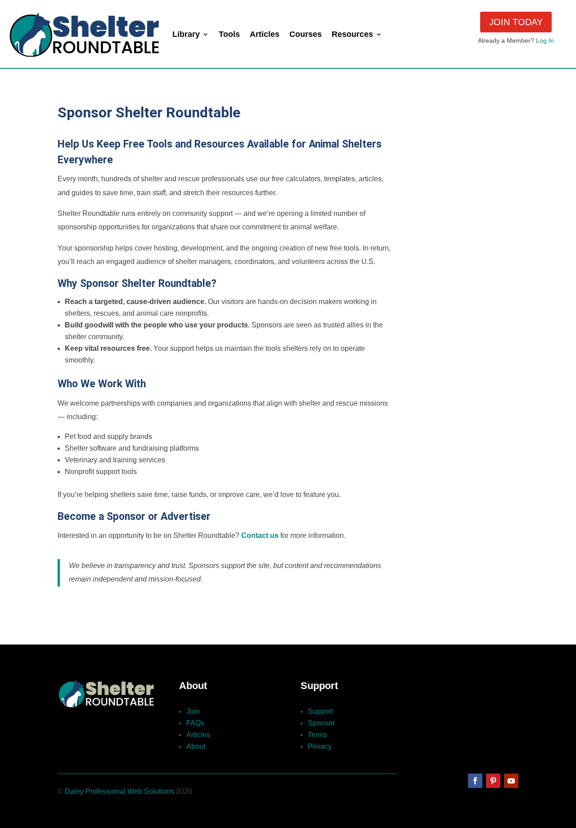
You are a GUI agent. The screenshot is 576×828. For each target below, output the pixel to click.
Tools (229, 34)
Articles (264, 34)
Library (186, 34)
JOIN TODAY (516, 22)
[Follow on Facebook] (475, 781)
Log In (545, 40)
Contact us (260, 535)
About (195, 746)
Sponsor (321, 723)
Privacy (320, 746)
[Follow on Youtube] (511, 781)
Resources (352, 34)
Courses (305, 34)
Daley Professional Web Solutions (119, 791)
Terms (317, 734)
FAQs (195, 723)
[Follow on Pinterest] (493, 781)
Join (193, 711)
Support (320, 711)
